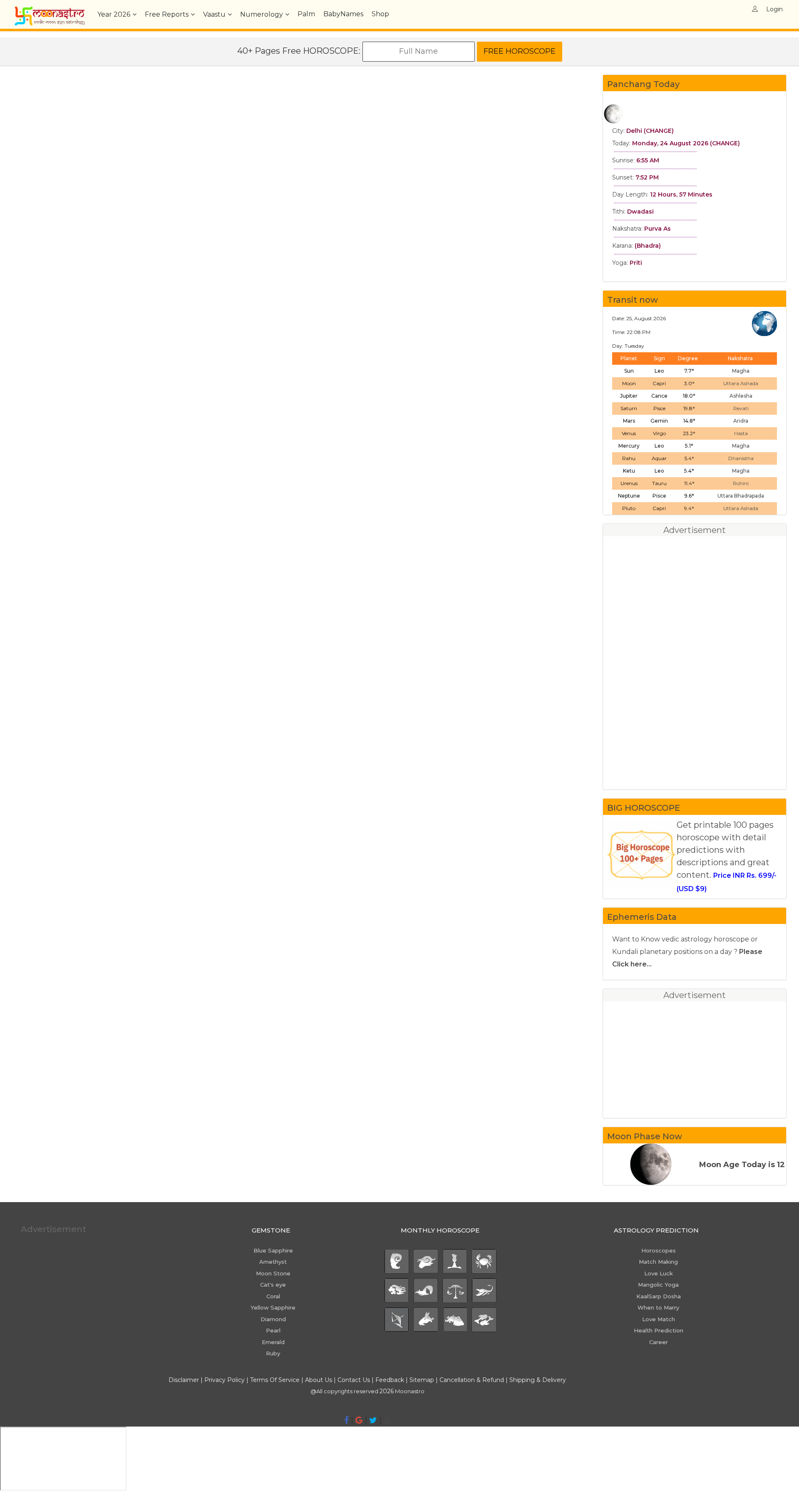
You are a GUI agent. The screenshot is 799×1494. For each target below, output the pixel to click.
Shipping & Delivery (537, 1380)
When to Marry (658, 1307)
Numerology (261, 14)
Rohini (741, 483)
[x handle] (373, 1420)
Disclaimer (184, 1380)
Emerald (273, 1342)
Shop (380, 14)
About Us (318, 1380)
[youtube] (387, 1420)
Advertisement (53, 1229)
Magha (740, 371)
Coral (273, 1296)
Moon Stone (273, 1273)
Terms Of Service (275, 1380)
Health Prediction (658, 1330)
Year (113, 14)
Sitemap (422, 1380)
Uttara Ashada (740, 383)
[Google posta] (358, 1420)
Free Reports (167, 14)
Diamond (273, 1319)
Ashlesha (741, 396)
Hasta (741, 433)
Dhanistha (741, 458)
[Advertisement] (301, 241)
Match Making (658, 1261)
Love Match (658, 1319)
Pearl (273, 1330)
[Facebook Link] (346, 1420)
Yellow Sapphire (273, 1307)
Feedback (389, 1380)
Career (658, 1342)
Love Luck (658, 1273)
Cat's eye (273, 1284)
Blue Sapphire (273, 1250)
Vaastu (214, 14)
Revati (741, 408)
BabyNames (343, 14)
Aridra (740, 421)
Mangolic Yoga (658, 1284)
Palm (306, 14)
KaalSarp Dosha (658, 1296)
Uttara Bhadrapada (740, 496)
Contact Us (353, 1380)
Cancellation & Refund (471, 1380)
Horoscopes (658, 1250)
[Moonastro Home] (49, 10)
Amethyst (273, 1261)
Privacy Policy (224, 1380)
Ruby (273, 1353)
